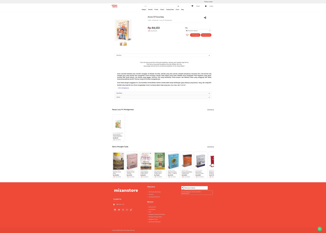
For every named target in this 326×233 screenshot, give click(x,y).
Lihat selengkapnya (123, 88)
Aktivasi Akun (152, 207)
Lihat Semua (210, 109)
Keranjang (196, 35)
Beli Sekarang (206, 35)
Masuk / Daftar (209, 1)
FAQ (150, 212)
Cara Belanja (152, 209)
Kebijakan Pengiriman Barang (157, 214)
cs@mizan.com (120, 204)
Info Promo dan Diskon (155, 192)
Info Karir (151, 194)
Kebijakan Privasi (153, 219)
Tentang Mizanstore (154, 196)
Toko (186, 28)
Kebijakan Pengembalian (155, 216)
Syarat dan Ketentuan (155, 221)
